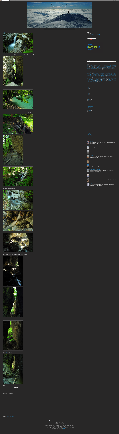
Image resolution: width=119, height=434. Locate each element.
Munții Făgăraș (89, 75)
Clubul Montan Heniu (89, 128)
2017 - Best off (91, 183)
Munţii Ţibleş (108, 76)
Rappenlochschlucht (91, 105)
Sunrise (109, 79)
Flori (112, 69)
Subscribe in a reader (90, 57)
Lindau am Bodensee (92, 164)
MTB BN (91, 73)
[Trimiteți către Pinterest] (17, 387)
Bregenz (88, 67)
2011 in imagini (88, 65)
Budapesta (100, 67)
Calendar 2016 (91, 141)
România (96, 79)
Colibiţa (111, 68)
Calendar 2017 (113, 67)
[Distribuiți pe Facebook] (16, 387)
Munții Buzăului (95, 74)
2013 (88, 93)
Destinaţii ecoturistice (97, 69)
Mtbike (94, 73)
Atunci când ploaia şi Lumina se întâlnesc (94, 150)
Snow (106, 79)
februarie (89, 110)
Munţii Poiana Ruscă (109, 75)
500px (87, 121)
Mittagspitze (88, 73)
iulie (89, 101)
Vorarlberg (96, 81)
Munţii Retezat (88, 76)
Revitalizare (90, 178)
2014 (88, 92)
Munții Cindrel (110, 74)
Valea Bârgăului (90, 81)
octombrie (89, 99)
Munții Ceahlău (106, 74)
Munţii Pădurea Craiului (103, 75)
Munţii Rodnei (93, 76)
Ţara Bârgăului (109, 80)
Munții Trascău (104, 76)
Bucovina (96, 67)
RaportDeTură (90, 135)
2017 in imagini (105, 65)
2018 (88, 87)
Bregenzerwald (92, 67)
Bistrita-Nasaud (108, 66)
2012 (88, 94)
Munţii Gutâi (92, 75)
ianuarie (89, 111)
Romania (90, 79)
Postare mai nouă (5, 414)
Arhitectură (99, 66)
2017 (88, 88)
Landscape (89, 72)
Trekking (105, 80)
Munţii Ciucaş (114, 74)
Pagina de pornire (42, 414)
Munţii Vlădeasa (113, 76)
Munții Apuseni (110, 73)
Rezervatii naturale (113, 78)
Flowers (115, 69)
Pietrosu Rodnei (101, 78)
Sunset (112, 79)
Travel (101, 80)
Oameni (91, 77)
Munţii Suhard (99, 76)
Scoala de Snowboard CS (90, 127)
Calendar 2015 (105, 67)
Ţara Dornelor (114, 80)
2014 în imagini (96, 65)
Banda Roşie (89, 134)
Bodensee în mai (90, 106)
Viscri (93, 81)
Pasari (111, 77)
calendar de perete (93, 68)
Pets (98, 78)
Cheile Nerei (105, 68)
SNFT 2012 (103, 79)
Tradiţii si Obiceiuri (93, 80)
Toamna (88, 80)
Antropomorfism (92, 66)
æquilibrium (59, 4)
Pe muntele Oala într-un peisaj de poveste (94, 169)
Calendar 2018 (88, 68)
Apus (96, 66)
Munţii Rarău (113, 75)
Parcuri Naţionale (105, 77)
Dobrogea (104, 69)
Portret (105, 78)
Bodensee (114, 66)
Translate (93, 39)
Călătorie (10, 388)
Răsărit (108, 78)
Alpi (110, 65)
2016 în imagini (101, 65)
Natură (87, 77)
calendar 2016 (109, 67)
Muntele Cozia (97, 73)
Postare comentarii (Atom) (10, 416)
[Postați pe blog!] (14, 387)
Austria (7, 388)
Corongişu (114, 68)
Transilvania (97, 80)
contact (65, 428)
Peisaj (90, 78)
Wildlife (100, 81)
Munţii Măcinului (97, 75)
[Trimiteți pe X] (15, 387)
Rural (100, 79)
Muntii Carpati (102, 73)
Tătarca (115, 79)
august (89, 100)
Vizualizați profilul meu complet (95, 34)
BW (102, 67)
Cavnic (97, 68)
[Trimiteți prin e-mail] (14, 387)
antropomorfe (7, 352)
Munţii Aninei (106, 73)
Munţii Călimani (100, 74)
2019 (88, 86)
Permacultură (95, 78)
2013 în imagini (92, 65)
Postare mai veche (79, 414)
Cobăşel (108, 68)
